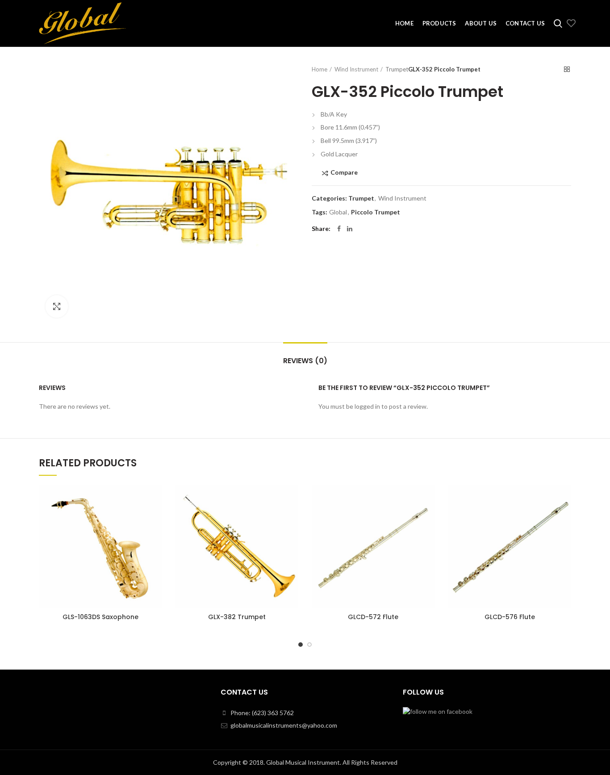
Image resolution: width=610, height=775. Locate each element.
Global (338, 212)
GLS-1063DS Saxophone (100, 617)
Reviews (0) (305, 361)
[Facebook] (339, 229)
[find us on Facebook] (437, 711)
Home (319, 69)
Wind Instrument (356, 69)
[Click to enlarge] (57, 306)
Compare (344, 172)
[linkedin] (349, 229)
